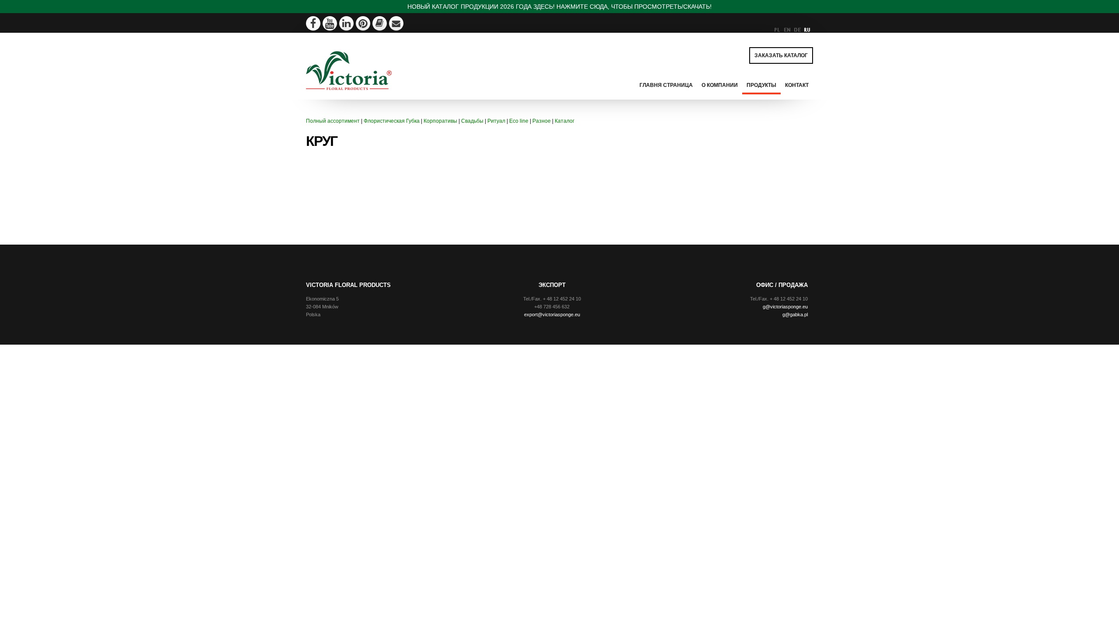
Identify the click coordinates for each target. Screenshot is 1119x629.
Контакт (797, 85)
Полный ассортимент (333, 121)
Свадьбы (472, 121)
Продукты (761, 85)
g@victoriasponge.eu (785, 306)
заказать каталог (781, 55)
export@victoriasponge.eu (552, 314)
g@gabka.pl (795, 314)
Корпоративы (440, 121)
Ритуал (496, 121)
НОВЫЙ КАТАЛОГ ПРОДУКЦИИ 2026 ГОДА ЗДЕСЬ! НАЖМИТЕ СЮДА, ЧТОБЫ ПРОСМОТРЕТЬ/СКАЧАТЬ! (559, 6)
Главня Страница (666, 85)
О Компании (720, 85)
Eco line (518, 121)
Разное (541, 121)
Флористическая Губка (392, 121)
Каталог (564, 121)
